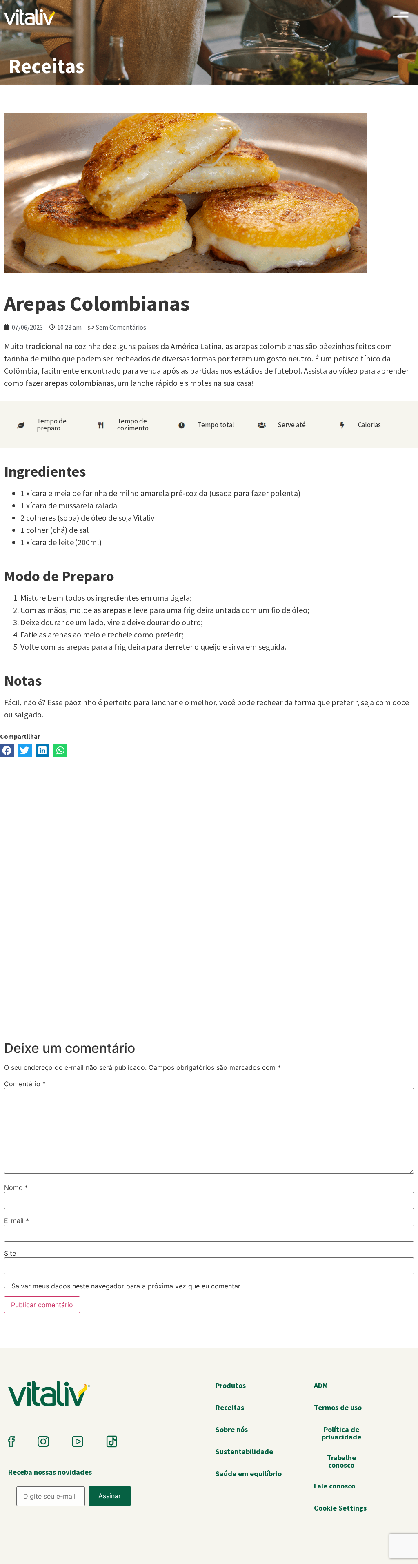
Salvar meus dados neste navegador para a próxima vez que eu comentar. (126, 1286)
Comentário (25, 1084)
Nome (16, 1187)
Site (10, 1253)
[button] (7, 750)
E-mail (16, 1220)
